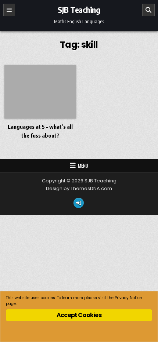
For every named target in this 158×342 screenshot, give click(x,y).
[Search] (148, 10)
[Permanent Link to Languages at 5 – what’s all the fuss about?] (40, 92)
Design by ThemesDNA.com (79, 188)
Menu (83, 165)
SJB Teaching (79, 9)
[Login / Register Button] (78, 203)
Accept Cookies (79, 315)
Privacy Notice (128, 298)
